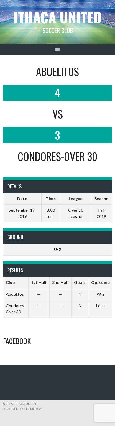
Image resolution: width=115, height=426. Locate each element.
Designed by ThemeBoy (22, 409)
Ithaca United (58, 16)
